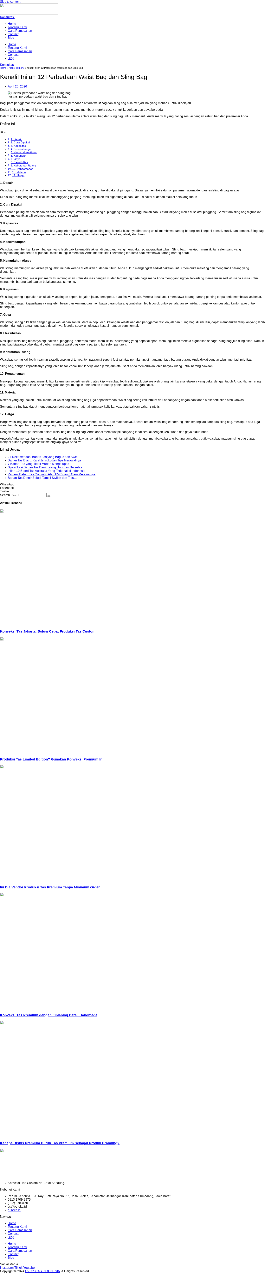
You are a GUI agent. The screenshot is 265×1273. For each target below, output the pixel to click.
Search (5, 495)
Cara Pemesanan (20, 30)
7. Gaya (15, 158)
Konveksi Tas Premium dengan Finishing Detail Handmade (48, 1015)
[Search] (48, 496)
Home (12, 23)
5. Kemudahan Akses (24, 152)
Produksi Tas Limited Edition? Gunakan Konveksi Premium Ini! (52, 759)
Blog (11, 37)
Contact (13, 34)
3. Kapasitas (18, 145)
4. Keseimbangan (21, 149)
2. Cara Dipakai (20, 142)
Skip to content (10, 1)
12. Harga (18, 175)
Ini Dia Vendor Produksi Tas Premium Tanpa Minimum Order (50, 887)
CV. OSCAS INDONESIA (42, 1271)
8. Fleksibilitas (19, 162)
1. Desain (16, 139)
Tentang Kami (17, 27)
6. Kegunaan (18, 155)
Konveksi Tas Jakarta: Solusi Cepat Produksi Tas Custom (47, 631)
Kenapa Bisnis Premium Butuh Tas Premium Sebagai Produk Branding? (60, 1143)
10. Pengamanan (22, 168)
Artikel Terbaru (16, 68)
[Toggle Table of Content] (3, 132)
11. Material (19, 172)
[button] (132, 484)
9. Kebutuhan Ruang (23, 165)
